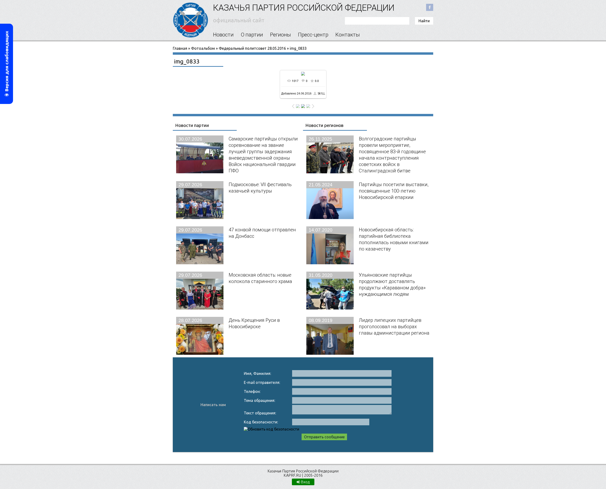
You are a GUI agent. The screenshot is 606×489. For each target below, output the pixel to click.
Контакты (347, 34)
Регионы (280, 34)
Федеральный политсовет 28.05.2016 (252, 48)
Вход (305, 482)
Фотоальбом (203, 48)
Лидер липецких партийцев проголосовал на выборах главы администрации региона (394, 326)
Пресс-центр (313, 34)
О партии (252, 34)
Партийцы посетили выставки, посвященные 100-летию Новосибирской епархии (393, 190)
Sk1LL (321, 93)
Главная (180, 48)
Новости (223, 34)
